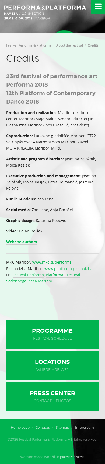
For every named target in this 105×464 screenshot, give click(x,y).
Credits (93, 45)
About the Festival (69, 45)
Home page (20, 427)
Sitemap (62, 427)
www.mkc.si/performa (52, 262)
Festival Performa (28, 274)
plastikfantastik (72, 457)
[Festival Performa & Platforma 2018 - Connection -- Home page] (45, 16)
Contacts (43, 427)
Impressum (84, 427)
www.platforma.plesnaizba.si (70, 268)
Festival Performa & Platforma (28, 45)
